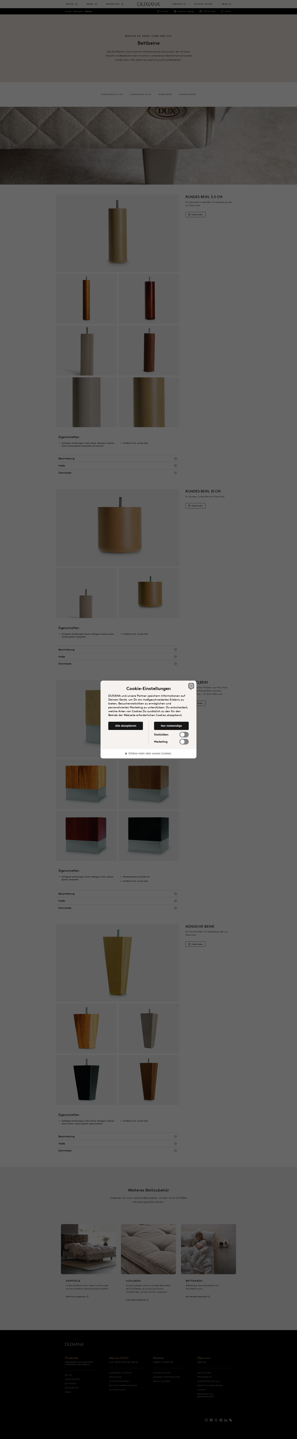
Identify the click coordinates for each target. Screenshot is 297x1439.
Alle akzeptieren (125, 725)
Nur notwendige (171, 725)
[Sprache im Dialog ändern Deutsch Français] (190, 686)
